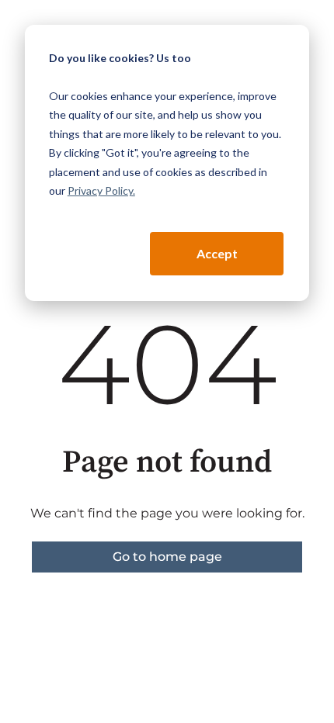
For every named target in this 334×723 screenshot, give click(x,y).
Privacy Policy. (101, 190)
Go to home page (167, 556)
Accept (217, 253)
